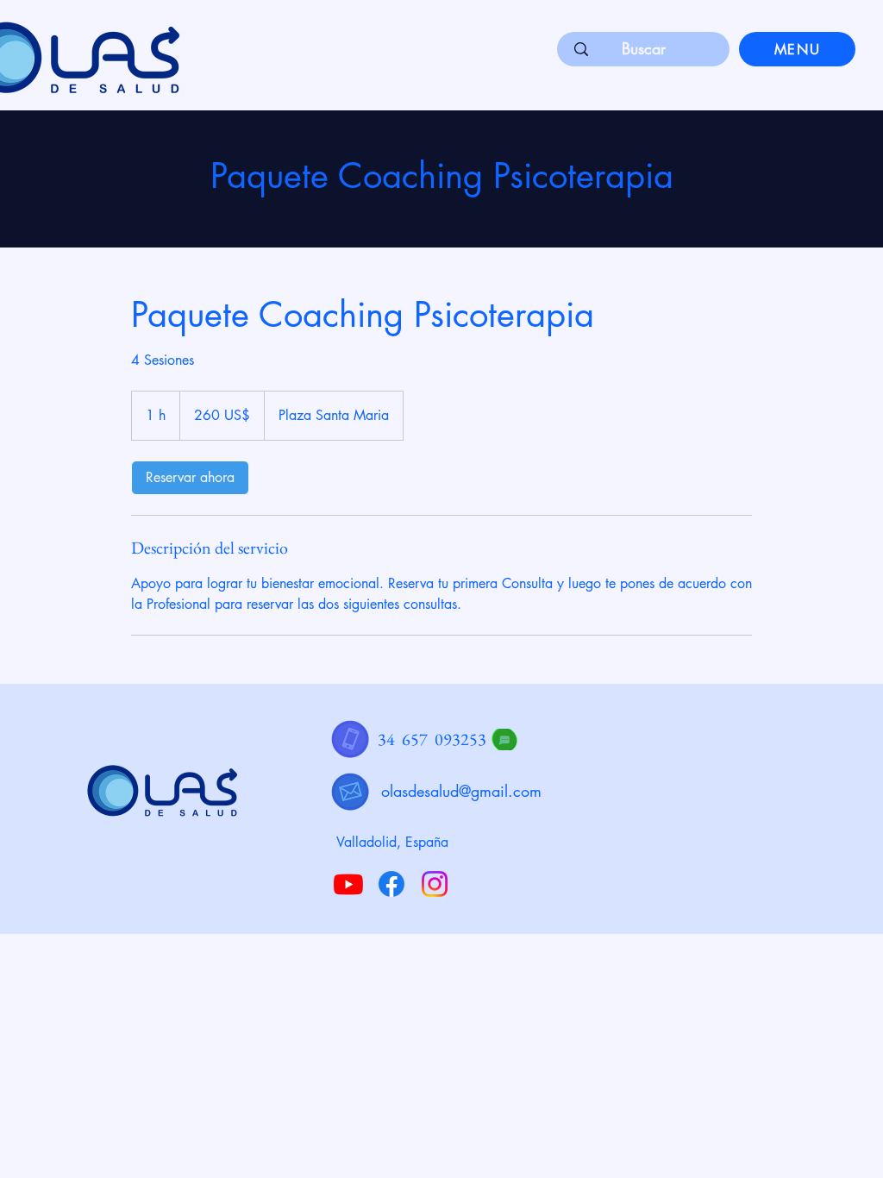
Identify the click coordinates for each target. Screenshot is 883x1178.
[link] (190, 478)
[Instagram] (434, 884)
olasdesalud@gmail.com (461, 790)
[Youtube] (348, 884)
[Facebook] (391, 884)
